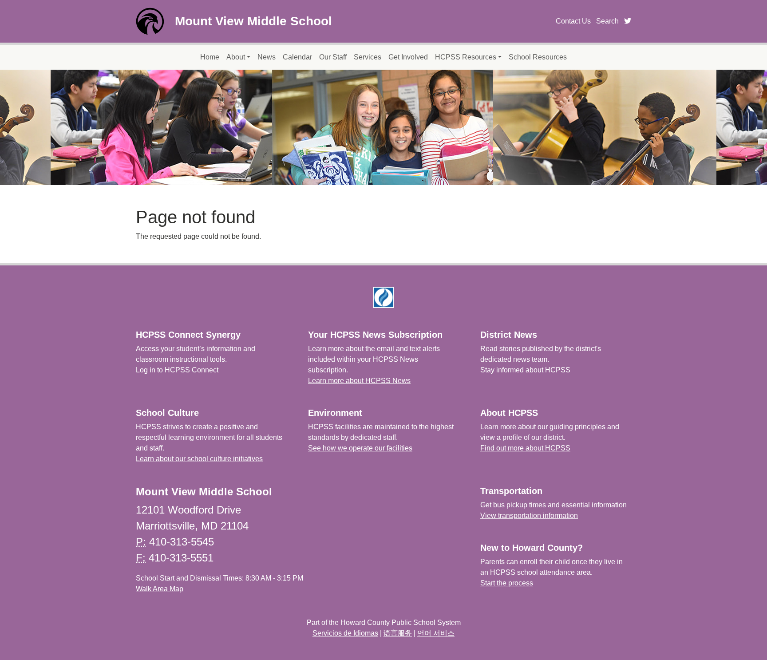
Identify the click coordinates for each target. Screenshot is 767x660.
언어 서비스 (436, 633)
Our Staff (333, 57)
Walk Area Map (159, 589)
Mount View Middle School (253, 21)
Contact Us (573, 21)
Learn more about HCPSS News (359, 380)
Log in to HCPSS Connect (177, 370)
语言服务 (398, 633)
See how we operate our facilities (360, 448)
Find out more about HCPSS (525, 448)
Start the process (506, 583)
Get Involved (408, 57)
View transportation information (529, 515)
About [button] (235, 57)
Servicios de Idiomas (345, 633)
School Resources (538, 57)
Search (607, 21)
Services (367, 57)
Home (209, 57)
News (266, 57)
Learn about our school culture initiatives (199, 458)
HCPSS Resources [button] (465, 57)
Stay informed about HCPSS (525, 370)
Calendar (297, 57)
